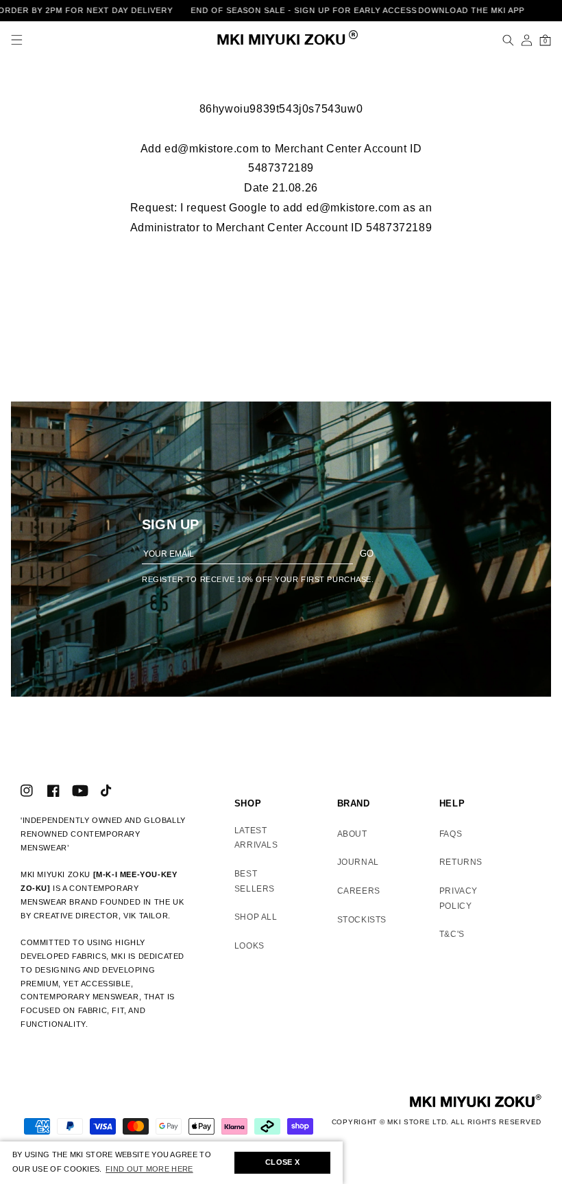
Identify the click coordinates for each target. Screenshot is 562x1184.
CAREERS (358, 891)
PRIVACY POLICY (458, 898)
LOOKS (249, 946)
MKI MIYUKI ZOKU (281, 40)
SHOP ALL (256, 917)
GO (367, 553)
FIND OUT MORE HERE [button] (149, 1169)
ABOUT (352, 834)
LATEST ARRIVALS (256, 838)
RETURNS (460, 862)
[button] (17, 40)
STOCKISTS (362, 920)
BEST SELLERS (254, 881)
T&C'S (452, 934)
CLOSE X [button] (282, 1162)
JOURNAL (358, 862)
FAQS (450, 834)
